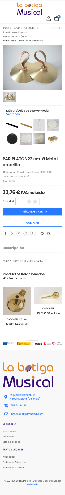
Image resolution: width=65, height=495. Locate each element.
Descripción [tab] (13, 247)
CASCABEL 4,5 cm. (16, 319)
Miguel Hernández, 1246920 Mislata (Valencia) (25, 396)
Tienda (16, 28)
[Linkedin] (33, 233)
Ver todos (13, 114)
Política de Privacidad (15, 462)
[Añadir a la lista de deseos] (42, 233)
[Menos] (29, 201)
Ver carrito (9, 436)
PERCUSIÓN (30, 28)
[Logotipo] (30, 8)
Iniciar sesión (10, 431)
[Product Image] (32, 67)
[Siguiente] (59, 28)
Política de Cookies (13, 467)
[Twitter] (12, 233)
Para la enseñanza (14, 32)
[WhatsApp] (26, 233)
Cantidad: (8, 201)
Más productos (12, 278)
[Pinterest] (19, 233)
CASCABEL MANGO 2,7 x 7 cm (48, 310)
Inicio (6, 28)
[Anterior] (54, 28)
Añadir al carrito (35, 211)
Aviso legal (9, 456)
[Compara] (49, 233)
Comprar (32, 223)
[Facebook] (5, 233)
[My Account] (48, 18)
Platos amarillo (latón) (15, 36)
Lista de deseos (11, 441)
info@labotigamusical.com (27, 414)
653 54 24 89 (19, 405)
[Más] (35, 201)
